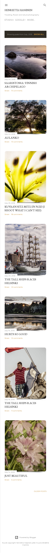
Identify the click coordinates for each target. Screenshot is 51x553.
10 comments (17, 142)
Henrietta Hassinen (18, 10)
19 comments (16, 91)
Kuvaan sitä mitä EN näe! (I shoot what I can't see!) (25, 208)
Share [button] (7, 91)
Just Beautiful (16, 476)
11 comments (16, 411)
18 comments (16, 214)
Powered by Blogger (27, 537)
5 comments (16, 480)
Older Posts (40, 491)
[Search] (44, 4)
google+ (20, 20)
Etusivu (9, 20)
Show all (39, 34)
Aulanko (12, 138)
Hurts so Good (16, 334)
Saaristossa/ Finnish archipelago (21, 84)
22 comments (17, 287)
